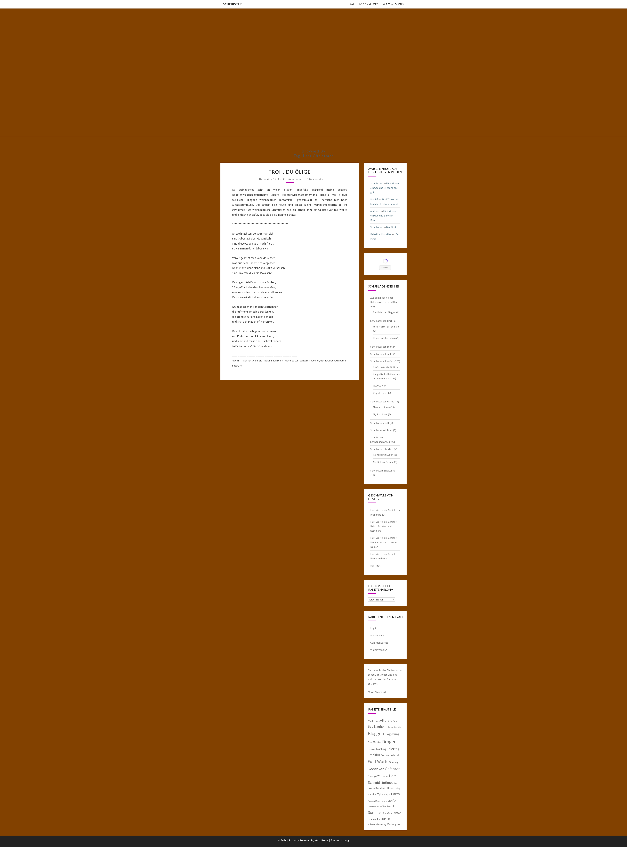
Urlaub (385, 819)
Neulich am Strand (383, 462)
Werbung (392, 824)
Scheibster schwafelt (382, 361)
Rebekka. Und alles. (381, 234)
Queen (371, 801)
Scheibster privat (375, 806)
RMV (388, 801)
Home (351, 4)
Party (395, 794)
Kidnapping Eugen (383, 454)
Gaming (393, 762)
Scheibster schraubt (381, 354)
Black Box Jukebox (383, 366)
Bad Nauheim (377, 726)
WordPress (321, 840)
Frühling (385, 755)
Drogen (389, 742)
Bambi (390, 727)
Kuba (370, 794)
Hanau (384, 776)
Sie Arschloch (390, 806)
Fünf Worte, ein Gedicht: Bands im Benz (383, 215)
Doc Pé (374, 199)
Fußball (395, 755)
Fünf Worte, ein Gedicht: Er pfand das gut (384, 188)
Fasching (381, 749)
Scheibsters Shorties (381, 449)
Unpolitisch (379, 393)
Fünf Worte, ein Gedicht (386, 326)
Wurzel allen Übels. (393, 4)
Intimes (387, 782)
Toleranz (372, 819)
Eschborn (372, 749)
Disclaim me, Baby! (368, 4)
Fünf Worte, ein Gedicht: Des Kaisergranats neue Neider (383, 542)
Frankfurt (375, 755)
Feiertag (393, 748)
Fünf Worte (378, 761)
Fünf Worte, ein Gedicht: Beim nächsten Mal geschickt (383, 526)
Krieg (398, 788)
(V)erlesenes (373, 720)
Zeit (398, 824)
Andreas (374, 211)
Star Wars (387, 813)
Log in (373, 628)
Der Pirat (391, 227)
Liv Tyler (378, 794)
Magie (387, 794)
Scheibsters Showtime (382, 470)
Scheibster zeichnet (381, 430)
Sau (395, 800)
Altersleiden (390, 720)
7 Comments (315, 178)
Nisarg (345, 840)
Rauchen (380, 801)
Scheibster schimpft (381, 346)
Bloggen (376, 733)
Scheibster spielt (379, 423)
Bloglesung (392, 734)
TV (378, 819)
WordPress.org (378, 649)
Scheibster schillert (381, 320)
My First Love (380, 414)
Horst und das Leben (384, 338)
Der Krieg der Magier (384, 312)
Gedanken (376, 768)
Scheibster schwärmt (382, 401)
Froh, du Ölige (289, 172)
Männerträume (381, 407)
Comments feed (379, 642)
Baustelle (397, 727)
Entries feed (377, 635)
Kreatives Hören (384, 788)
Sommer (375, 812)
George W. (374, 776)
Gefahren (393, 768)
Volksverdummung (377, 824)
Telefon (396, 813)
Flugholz (378, 385)
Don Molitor (375, 742)
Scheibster (232, 4)
